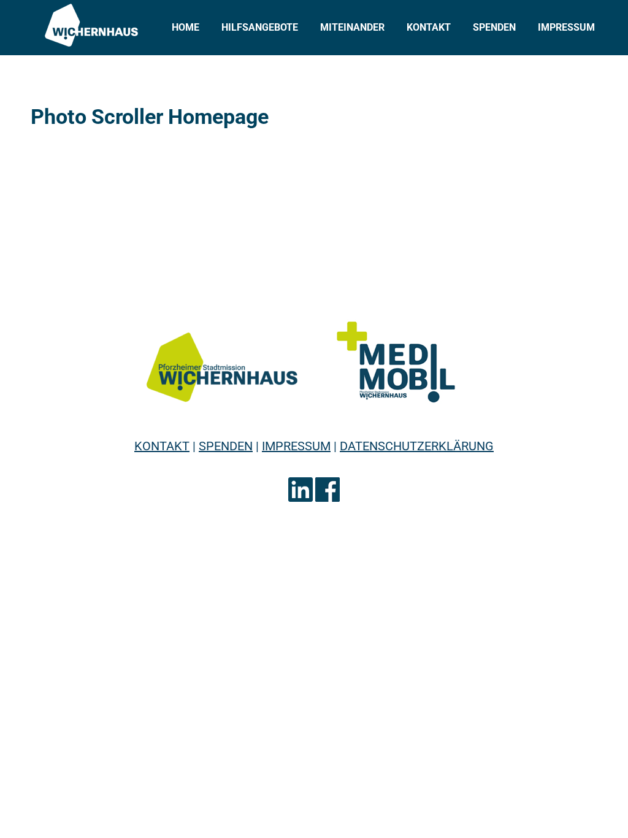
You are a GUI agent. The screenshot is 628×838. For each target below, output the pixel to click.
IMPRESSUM (296, 446)
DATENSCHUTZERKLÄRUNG (417, 446)
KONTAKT (162, 446)
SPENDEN (226, 446)
